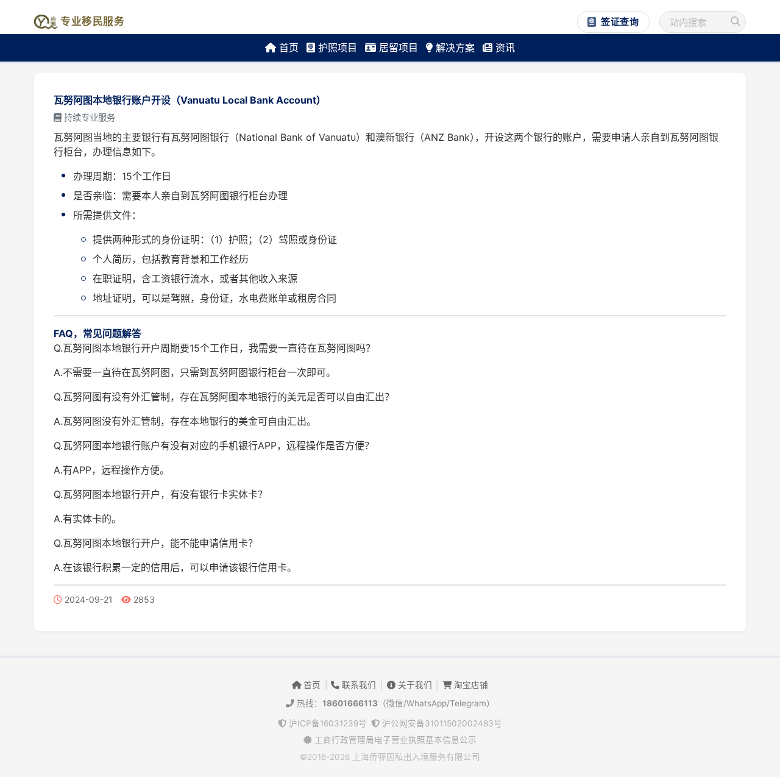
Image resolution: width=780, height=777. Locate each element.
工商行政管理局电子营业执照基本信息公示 (394, 740)
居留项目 (397, 47)
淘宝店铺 (470, 685)
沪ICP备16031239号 (326, 723)
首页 (287, 47)
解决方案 (454, 47)
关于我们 (413, 685)
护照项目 (336, 47)
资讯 (503, 47)
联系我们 (357, 685)
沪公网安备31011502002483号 (441, 723)
